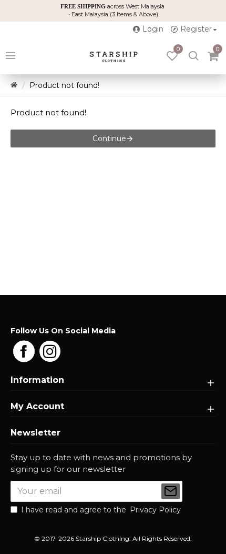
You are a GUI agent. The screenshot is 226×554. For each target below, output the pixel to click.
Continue (109, 138)
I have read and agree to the (101, 510)
